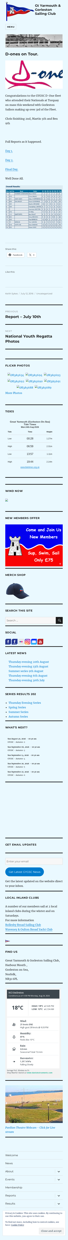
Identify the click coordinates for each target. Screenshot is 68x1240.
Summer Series (18, 712)
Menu (10, 26)
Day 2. (9, 160)
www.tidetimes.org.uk (29, 467)
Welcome (11, 1155)
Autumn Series (18, 716)
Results (10, 1203)
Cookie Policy (17, 1225)
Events (10, 1179)
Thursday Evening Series (25, 702)
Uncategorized (44, 293)
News (9, 1163)
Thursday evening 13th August (28, 666)
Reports (10, 1195)
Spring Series (17, 707)
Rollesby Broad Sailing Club (23, 924)
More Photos (13, 393)
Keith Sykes (11, 293)
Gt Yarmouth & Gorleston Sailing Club (48, 10)
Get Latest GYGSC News (24, 872)
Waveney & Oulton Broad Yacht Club (28, 929)
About (9, 1171)
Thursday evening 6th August (28, 675)
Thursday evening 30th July (27, 680)
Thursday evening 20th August (29, 661)
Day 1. (9, 151)
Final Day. (11, 169)
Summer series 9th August (26, 671)
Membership (13, 1187)
